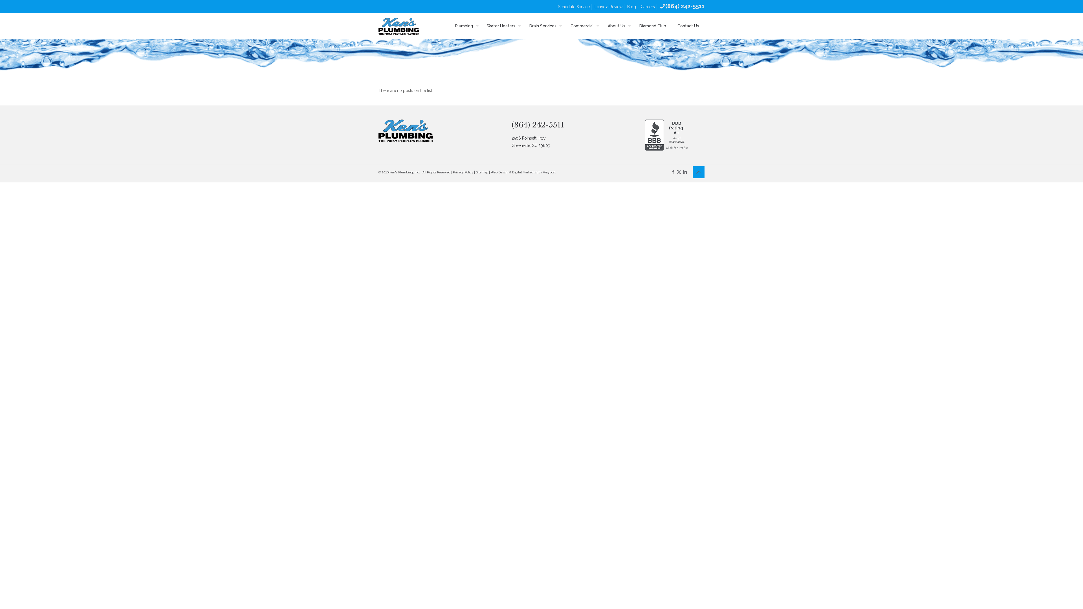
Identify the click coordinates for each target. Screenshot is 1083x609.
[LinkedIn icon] (685, 172)
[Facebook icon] (673, 172)
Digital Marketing (525, 172)
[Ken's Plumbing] (398, 26)
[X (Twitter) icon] (679, 172)
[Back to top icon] (699, 172)
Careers (648, 7)
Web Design (500, 172)
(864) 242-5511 (538, 124)
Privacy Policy (463, 172)
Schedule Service (574, 7)
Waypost (549, 172)
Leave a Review (608, 7)
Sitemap (482, 172)
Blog (631, 7)
